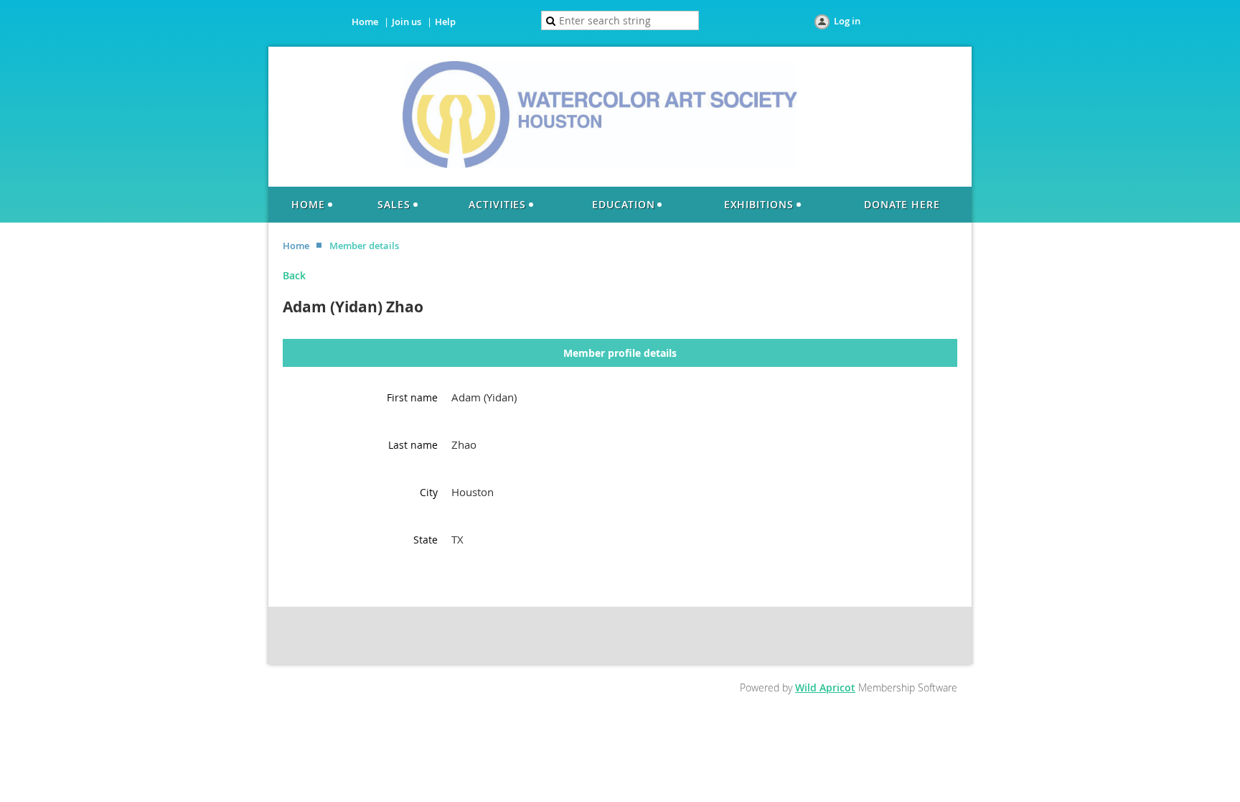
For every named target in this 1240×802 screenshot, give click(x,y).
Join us (406, 21)
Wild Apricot (825, 687)
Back (294, 275)
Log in (847, 20)
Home (365, 21)
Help (445, 21)
